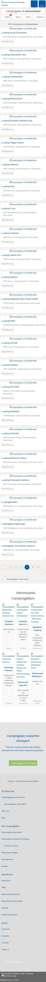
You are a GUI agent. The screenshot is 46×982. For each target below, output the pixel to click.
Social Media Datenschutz (12, 901)
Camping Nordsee (9, 277)
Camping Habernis (9, 165)
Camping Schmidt (9, 343)
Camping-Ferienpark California (15, 480)
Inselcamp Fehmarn (8, 668)
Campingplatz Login (12, 962)
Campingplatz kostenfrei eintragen (15, 839)
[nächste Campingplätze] (42, 571)
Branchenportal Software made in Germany (16, 975)
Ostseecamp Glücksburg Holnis (37, 675)
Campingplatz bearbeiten (12, 832)
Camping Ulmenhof (10, 433)
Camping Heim (8, 186)
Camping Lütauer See (11, 255)
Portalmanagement (9, 915)
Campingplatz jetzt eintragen (24, 763)
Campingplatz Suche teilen (17, 579)
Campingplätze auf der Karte (13, 797)
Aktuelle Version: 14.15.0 (9, 980)
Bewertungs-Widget (9, 853)
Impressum (6, 881)
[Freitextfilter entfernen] (34, 3)
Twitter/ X (5, 949)
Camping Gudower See (9, 623)
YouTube (5, 943)
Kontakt (5, 866)
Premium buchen (11, 846)
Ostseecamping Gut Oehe (23, 684)
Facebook (6, 929)
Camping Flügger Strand (12, 143)
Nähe (28, 17)
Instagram (6, 936)
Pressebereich (7, 859)
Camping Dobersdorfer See (13, 55)
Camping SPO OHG (10, 387)
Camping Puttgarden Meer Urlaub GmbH (19, 299)
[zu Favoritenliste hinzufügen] (3, 30)
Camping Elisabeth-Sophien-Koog (16, 121)
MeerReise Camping (37, 628)
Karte (17, 17)
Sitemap (5, 908)
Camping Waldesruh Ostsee (13, 458)
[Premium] (41, 594)
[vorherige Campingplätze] (4, 567)
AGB (3, 887)
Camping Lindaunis (10, 233)
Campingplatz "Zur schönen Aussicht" (18, 546)
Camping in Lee (8, 208)
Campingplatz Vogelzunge (13, 524)
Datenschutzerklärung (10, 894)
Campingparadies (9, 502)
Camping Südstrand (10, 411)
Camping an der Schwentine (14, 33)
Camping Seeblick (9, 365)
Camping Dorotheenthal (12, 77)
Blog (3, 818)
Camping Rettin (8, 321)
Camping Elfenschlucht (11, 99)
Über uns (5, 811)
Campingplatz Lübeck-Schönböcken (23, 623)
